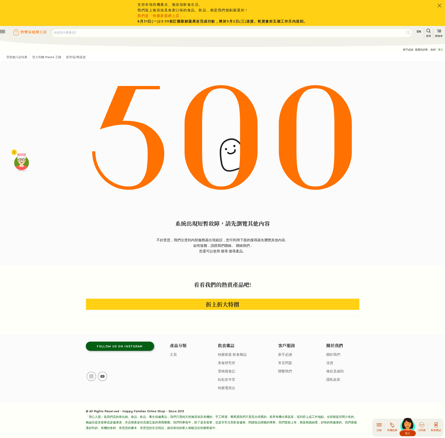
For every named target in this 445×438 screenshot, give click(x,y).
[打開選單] (2, 31)
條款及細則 (335, 371)
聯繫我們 (285, 371)
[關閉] (439, 5)
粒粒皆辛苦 (226, 379)
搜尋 (225, 251)
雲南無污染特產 (16, 57)
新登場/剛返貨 (76, 57)
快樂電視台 (226, 388)
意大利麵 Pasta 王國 (46, 57)
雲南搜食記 (226, 371)
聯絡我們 (243, 245)
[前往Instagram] (91, 376)
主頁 (173, 354)
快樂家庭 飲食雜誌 (232, 354)
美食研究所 (226, 363)
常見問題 (285, 363)
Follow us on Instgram (120, 346)
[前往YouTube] (102, 376)
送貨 (329, 363)
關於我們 (333, 354)
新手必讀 (408, 49)
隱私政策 (333, 379)
